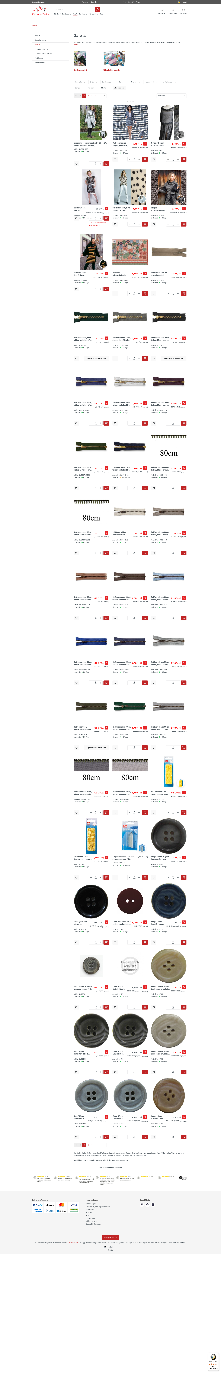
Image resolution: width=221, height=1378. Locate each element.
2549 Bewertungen (39, 1190)
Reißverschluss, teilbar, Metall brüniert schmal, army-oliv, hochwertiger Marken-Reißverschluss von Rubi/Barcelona (83, 728)
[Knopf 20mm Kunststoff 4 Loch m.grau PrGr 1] (91, 1030)
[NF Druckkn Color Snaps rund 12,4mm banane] (91, 836)
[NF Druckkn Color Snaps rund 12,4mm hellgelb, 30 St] (168, 771)
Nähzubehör (39, 63)
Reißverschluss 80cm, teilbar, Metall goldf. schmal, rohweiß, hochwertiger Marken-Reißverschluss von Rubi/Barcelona (121, 403)
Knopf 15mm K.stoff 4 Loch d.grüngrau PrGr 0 (119, 987)
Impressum (90, 1209)
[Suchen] (97, 9)
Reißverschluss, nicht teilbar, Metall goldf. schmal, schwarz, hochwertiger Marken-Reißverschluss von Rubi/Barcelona (160, 339)
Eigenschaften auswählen (96, 358)
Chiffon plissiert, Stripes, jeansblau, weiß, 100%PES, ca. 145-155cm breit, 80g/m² (120, 144)
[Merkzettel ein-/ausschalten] (76, 163)
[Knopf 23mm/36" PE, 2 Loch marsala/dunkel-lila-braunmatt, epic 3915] (130, 901)
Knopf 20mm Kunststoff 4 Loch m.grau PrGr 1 (81, 1052)
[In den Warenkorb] (106, 163)
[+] (100, 164)
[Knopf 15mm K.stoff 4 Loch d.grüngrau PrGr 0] (130, 966)
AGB (87, 1215)
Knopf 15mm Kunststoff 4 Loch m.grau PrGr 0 (117, 1052)
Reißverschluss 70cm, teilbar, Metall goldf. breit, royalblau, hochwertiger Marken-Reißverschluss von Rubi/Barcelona (83, 403)
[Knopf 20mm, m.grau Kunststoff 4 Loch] (168, 836)
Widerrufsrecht (91, 1221)
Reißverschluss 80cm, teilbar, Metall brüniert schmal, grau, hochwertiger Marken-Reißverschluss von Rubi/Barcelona (121, 793)
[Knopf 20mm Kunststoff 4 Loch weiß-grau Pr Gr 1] (91, 1095)
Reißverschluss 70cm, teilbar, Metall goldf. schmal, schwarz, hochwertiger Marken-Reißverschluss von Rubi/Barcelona (121, 468)
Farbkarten (39, 58)
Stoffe (37, 35)
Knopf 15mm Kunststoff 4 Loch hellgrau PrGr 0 (118, 1117)
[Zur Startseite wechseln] (40, 10)
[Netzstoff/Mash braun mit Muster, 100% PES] (91, 187)
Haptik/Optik (150, 82)
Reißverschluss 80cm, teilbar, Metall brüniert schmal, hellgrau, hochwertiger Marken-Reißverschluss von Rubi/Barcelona (160, 728)
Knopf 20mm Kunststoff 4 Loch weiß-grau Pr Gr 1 (79, 1117)
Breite (92, 82)
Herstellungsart (167, 82)
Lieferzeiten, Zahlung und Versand (98, 1207)
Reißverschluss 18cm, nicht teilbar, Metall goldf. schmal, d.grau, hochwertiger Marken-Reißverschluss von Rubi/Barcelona (121, 339)
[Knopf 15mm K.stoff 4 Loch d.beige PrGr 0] (168, 1095)
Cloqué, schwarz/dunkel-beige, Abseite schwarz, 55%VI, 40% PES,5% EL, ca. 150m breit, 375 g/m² (160, 209)
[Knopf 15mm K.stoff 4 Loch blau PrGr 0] (168, 901)
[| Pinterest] (148, 1205)
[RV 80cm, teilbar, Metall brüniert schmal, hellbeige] (130, 511)
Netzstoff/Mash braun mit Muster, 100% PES (79, 209)
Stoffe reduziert (42, 49)
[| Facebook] (153, 1205)
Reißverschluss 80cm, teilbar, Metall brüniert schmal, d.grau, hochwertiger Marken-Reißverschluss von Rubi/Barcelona (83, 793)
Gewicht (134, 82)
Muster (104, 88)
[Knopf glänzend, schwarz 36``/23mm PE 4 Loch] (91, 901)
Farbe (121, 82)
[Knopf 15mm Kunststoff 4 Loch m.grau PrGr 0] (130, 1030)
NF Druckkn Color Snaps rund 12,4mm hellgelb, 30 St (159, 793)
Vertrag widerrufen (110, 1237)
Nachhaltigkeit (91, 1204)
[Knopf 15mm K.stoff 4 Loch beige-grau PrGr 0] (168, 966)
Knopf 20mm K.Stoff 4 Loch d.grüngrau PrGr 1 (83, 987)
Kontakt (89, 1212)
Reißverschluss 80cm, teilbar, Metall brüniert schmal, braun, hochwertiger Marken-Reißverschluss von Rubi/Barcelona (121, 598)
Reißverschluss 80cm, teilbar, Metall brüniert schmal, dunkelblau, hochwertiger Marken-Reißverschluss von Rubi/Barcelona (121, 663)
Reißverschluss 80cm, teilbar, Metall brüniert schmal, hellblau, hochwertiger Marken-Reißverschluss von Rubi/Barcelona (160, 598)
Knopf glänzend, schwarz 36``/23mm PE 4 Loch (80, 922)
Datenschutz (90, 1218)
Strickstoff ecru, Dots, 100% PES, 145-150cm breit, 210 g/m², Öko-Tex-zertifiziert (121, 209)
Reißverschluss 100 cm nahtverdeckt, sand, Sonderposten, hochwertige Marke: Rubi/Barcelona (159, 274)
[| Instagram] (142, 1205)
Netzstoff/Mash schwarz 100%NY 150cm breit (158, 144)
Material (91, 88)
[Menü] (217, 1354)
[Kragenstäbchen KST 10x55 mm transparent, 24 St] (130, 836)
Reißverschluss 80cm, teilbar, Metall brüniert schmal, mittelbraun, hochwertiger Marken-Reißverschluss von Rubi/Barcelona (83, 598)
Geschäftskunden (38, 2)
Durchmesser (107, 82)
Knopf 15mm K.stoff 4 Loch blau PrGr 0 (157, 922)
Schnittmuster (40, 40)
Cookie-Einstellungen (93, 1224)
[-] (91, 164)
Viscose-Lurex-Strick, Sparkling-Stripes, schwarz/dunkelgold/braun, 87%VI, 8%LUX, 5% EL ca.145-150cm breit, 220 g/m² (80, 274)
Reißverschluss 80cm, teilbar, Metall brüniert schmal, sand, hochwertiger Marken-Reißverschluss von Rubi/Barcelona (160, 533)
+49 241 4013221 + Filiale (131, 2)
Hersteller (78, 82)
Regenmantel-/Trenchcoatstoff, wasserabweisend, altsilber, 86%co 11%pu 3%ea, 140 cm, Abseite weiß (85, 144)
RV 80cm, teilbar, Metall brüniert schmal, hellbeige (119, 533)
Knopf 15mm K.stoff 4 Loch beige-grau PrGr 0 (160, 987)
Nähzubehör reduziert (44, 53)
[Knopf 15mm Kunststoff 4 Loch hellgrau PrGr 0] (130, 1095)
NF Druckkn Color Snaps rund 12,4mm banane (82, 858)
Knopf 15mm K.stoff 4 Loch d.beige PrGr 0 (157, 1117)
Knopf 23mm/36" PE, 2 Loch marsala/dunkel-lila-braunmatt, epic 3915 (121, 922)
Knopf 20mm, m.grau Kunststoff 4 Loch (160, 858)
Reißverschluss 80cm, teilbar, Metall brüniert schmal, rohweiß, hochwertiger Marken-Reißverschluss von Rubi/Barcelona (83, 533)
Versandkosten (74, 1243)
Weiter (76, 45)
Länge (77, 88)
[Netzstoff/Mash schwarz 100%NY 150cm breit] (168, 122)
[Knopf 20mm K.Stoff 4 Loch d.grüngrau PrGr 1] (91, 966)
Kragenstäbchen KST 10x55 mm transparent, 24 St (123, 858)
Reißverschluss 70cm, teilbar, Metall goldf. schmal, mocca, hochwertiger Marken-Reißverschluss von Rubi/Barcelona (160, 403)
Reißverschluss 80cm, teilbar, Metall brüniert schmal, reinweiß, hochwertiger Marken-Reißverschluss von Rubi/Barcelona (160, 468)
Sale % (37, 45)
